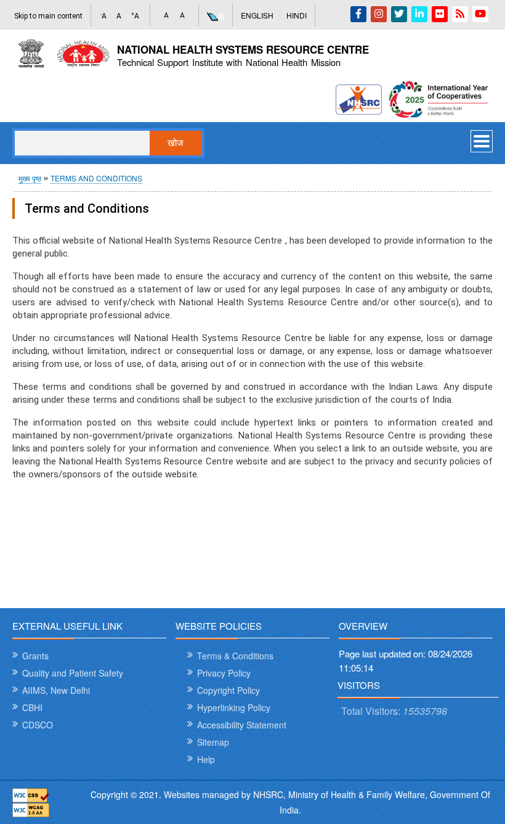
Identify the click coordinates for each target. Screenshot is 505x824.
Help (206, 759)
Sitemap (213, 742)
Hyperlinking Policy (233, 707)
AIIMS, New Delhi (56, 690)
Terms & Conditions (235, 655)
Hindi (296, 15)
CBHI (32, 707)
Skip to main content (48, 16)
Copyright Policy (228, 690)
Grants (35, 655)
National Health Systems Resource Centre (243, 49)
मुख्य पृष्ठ (29, 178)
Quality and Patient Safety (72, 673)
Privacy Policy (224, 673)
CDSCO (37, 725)
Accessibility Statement (241, 725)
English (257, 15)
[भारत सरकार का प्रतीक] (63, 53)
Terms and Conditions (96, 178)
